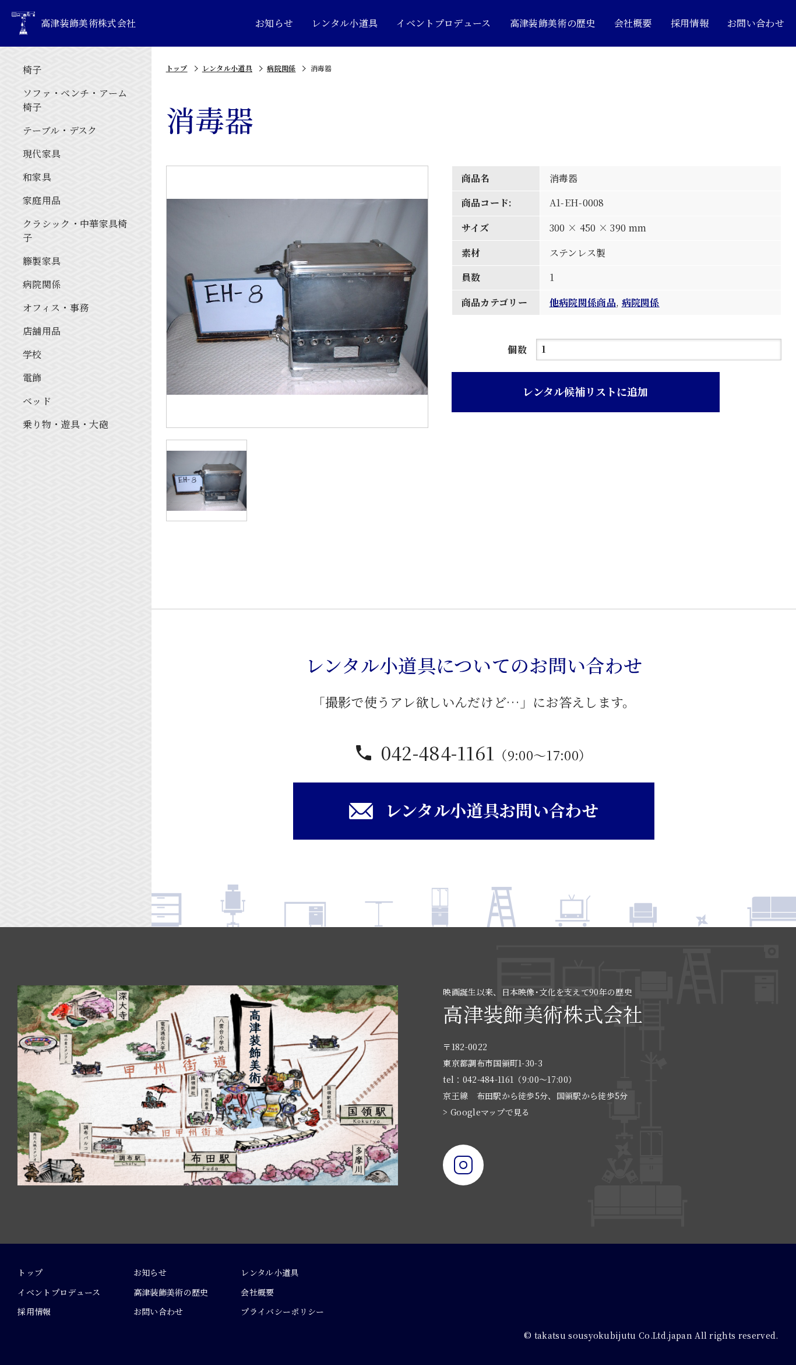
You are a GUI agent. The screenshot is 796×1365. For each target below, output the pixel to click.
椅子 (32, 69)
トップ (177, 68)
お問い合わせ (755, 23)
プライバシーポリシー (282, 1311)
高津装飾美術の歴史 (553, 23)
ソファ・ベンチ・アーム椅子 (75, 100)
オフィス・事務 (56, 307)
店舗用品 (42, 331)
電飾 (32, 377)
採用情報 (690, 23)
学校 (32, 354)
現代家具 (42, 153)
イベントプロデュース (443, 23)
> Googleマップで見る (486, 1112)
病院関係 (42, 284)
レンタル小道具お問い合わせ (491, 810)
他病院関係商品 (583, 302)
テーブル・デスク (60, 130)
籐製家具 (42, 261)
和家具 (37, 177)
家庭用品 (42, 200)
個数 (517, 349)
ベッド (37, 401)
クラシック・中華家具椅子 (75, 230)
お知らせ (274, 23)
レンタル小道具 (345, 23)
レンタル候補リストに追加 (585, 391)
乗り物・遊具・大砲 (65, 424)
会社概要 (633, 23)
